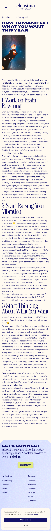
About (4, 488)
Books (4, 492)
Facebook (32, 480)
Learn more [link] (33, 514)
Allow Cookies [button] (25, 520)
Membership (7, 480)
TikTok (30, 496)
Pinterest (31, 488)
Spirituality (6, 17)
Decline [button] (25, 525)
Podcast (5, 484)
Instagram (32, 484)
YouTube (31, 492)
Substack (32, 500)
